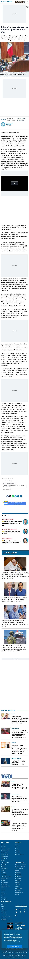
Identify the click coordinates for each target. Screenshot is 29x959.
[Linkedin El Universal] (16, 915)
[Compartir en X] (10, 496)
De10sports (18, 880)
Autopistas (4, 897)
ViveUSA (17, 884)
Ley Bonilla (6, 489)
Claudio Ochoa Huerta (9, 529)
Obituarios (18, 872)
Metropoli (3, 864)
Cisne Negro (4, 918)
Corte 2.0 (3, 846)
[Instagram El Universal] (20, 912)
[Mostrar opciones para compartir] (27, 7)
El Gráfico (18, 878)
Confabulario (4, 882)
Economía (3, 874)
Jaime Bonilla (6, 480)
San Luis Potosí (19, 854)
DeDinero (17, 882)
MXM (2, 888)
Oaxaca (17, 846)
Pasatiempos (18, 888)
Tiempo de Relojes (6, 916)
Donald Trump (5, 862)
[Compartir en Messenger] (15, 496)
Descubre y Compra (20, 864)
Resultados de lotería (19, 893)
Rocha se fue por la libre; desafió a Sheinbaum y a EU (12, 523)
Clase (2, 904)
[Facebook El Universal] (20, 909)
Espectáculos (4, 878)
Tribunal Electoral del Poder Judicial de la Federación (13, 486)
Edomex (17, 844)
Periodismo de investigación (5, 851)
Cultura (3, 880)
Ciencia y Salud (5, 886)
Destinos (3, 895)
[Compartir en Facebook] (7, 496)
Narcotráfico (4, 868)
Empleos (17, 870)
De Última (3, 910)
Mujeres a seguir (5, 848)
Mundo (3, 860)
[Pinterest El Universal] (24, 912)
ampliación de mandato (9, 483)
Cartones (3, 872)
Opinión (5, 515)
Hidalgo (17, 850)
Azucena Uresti (7, 538)
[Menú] (27, 1)
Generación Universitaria (18, 875)
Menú (2, 892)
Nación (3, 844)
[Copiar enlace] (18, 496)
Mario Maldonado (7, 519)
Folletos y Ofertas (20, 866)
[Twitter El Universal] (24, 909)
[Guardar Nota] (21, 496)
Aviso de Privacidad (15, 941)
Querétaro (18, 852)
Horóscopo (18, 890)
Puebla (17, 848)
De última (3, 894)
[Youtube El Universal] (16, 912)
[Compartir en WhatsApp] (13, 496)
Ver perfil (9, 125)
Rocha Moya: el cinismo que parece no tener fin (11, 542)
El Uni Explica (5, 854)
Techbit (3, 890)
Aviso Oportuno (19, 868)
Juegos (17, 886)
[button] (19, 2)
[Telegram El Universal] (16, 909)
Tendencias (4, 884)
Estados (3, 119)
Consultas (3, 899)
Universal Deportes (6, 876)
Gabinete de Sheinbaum (4, 857)
